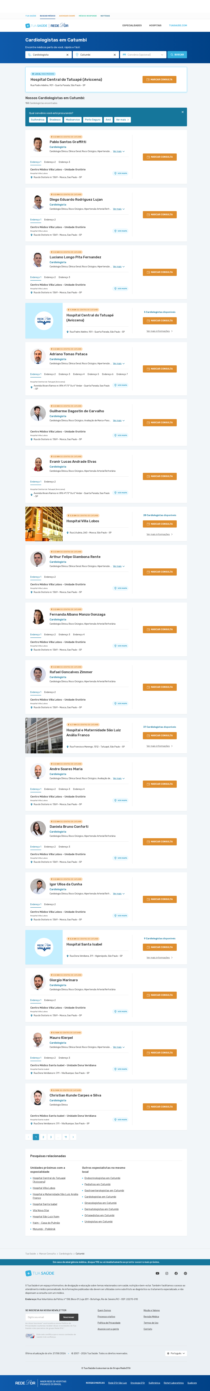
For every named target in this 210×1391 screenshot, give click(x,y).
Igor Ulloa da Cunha (66, 884)
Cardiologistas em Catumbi (100, 1196)
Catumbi (80, 1253)
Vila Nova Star (41, 1210)
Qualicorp (192, 1383)
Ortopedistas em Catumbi (99, 1215)
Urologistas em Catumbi (99, 1221)
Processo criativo (106, 1316)
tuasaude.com (178, 25)
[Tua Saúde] (39, 1273)
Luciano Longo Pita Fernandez (75, 257)
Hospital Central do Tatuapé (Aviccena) (66, 79)
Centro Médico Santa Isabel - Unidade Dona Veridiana (63, 1065)
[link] (73, 1137)
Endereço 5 (93, 374)
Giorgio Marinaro (64, 980)
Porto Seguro (92, 119)
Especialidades (132, 25)
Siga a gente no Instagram (166, 1273)
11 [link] (66, 1137)
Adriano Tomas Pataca (68, 354)
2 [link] (43, 1137)
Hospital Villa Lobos (39, 173)
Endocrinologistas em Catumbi (102, 1178)
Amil (108, 119)
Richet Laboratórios (174, 1383)
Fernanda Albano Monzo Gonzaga (77, 614)
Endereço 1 (35, 162)
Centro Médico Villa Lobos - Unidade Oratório (58, 169)
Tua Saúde (30, 16)
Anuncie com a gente (108, 1329)
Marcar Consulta (47, 1253)
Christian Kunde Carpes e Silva (75, 1095)
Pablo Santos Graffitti (68, 142)
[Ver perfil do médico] (38, 144)
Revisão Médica (151, 1316)
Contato (148, 1329)
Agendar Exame (67, 16)
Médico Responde (88, 16)
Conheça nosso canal (157, 1273)
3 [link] (51, 1137)
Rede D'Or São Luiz (117, 1383)
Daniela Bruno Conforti (69, 827)
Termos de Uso (151, 1323)
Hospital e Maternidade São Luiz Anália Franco (55, 1196)
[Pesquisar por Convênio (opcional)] (162, 55)
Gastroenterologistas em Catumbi (104, 1190)
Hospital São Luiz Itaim (46, 1216)
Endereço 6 (107, 374)
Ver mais (121, 119)
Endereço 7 (122, 374)
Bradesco (55, 119)
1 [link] (36, 1137)
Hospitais (155, 25)
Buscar (179, 54)
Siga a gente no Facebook (176, 1273)
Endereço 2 (50, 162)
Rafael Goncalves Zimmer (71, 672)
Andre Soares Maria (66, 769)
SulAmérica (37, 119)
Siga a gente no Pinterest (185, 1273)
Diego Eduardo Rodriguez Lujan (76, 199)
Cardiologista (65, 1253)
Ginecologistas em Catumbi (101, 1202)
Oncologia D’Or (138, 1383)
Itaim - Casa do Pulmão (46, 1222)
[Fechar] (182, 112)
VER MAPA (122, 173)
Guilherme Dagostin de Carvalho (77, 411)
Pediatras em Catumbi (98, 1184)
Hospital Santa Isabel (39, 1069)
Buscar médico (47, 16)
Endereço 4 (79, 374)
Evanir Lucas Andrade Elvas (73, 461)
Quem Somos (104, 1310)
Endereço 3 (64, 162)
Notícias (105, 16)
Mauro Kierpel (61, 1038)
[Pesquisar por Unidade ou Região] (115, 55)
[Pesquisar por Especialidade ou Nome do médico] (67, 55)
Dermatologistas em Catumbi (102, 1209)
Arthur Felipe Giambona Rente (75, 557)
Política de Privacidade (109, 1323)
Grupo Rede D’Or (122, 1368)
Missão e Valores (152, 1310)
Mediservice (73, 119)
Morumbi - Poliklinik (44, 1229)
